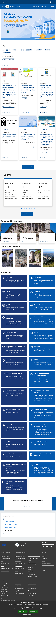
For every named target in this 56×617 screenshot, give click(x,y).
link (41, 608)
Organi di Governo (5, 556)
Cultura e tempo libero (20, 558)
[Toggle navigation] (3, 6)
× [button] (54, 602)
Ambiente (30, 567)
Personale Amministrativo (7, 568)
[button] (28, 614)
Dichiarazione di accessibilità (32, 594)
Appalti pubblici (18, 566)
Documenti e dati (5, 571)
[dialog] (28, 609)
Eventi (43, 570)
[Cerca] (53, 6)
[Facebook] (38, 6)
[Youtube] (41, 6)
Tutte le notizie (27, 167)
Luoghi (43, 568)
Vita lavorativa (18, 561)
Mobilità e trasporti (19, 573)
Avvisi (6, 46)
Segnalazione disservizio (20, 588)
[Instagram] (45, 6)
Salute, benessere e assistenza (32, 571)
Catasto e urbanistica (19, 568)
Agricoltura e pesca (32, 576)
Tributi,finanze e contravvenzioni (32, 564)
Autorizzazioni (31, 574)
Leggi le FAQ (17, 591)
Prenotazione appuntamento (18, 585)
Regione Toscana (6, 2)
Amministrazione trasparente (32, 585)
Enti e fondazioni (5, 563)
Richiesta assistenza (19, 593)
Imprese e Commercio (20, 563)
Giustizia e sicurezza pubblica (33, 559)
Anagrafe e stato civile (20, 556)
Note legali (30, 591)
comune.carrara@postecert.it (8, 600)
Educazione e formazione (34, 556)
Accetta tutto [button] (22, 611)
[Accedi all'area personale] (50, 2)
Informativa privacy (32, 588)
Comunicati (45, 129)
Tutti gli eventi (26, 214)
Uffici (2, 561)
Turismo (16, 571)
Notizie (43, 556)
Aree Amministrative (6, 558)
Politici (2, 566)
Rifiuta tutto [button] (33, 611)
